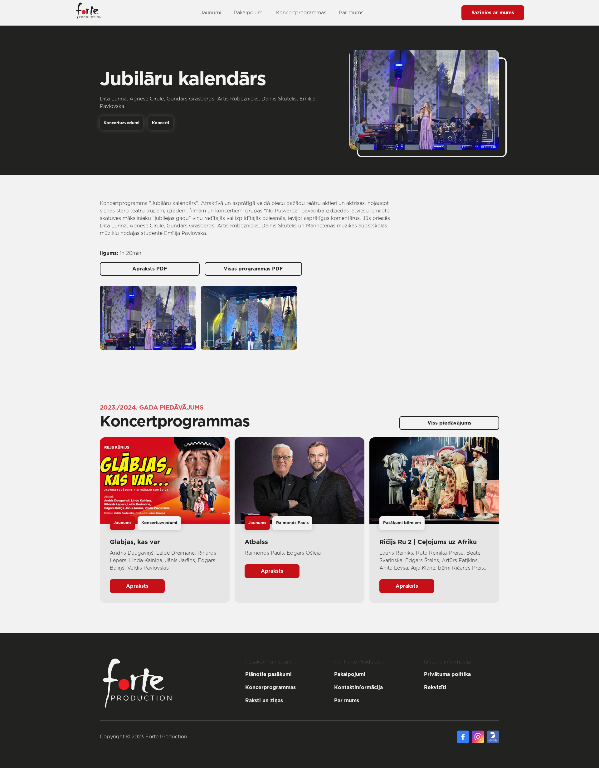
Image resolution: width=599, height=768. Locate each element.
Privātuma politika (447, 674)
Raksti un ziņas (264, 700)
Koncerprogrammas (270, 687)
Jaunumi (210, 12)
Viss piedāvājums (449, 422)
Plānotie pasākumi (268, 674)
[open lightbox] (148, 318)
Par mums (351, 12)
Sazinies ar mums (492, 12)
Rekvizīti (435, 687)
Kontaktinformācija (358, 687)
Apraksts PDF (149, 268)
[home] (88, 12)
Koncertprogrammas (301, 12)
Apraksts (137, 586)
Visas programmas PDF (253, 268)
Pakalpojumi (249, 12)
